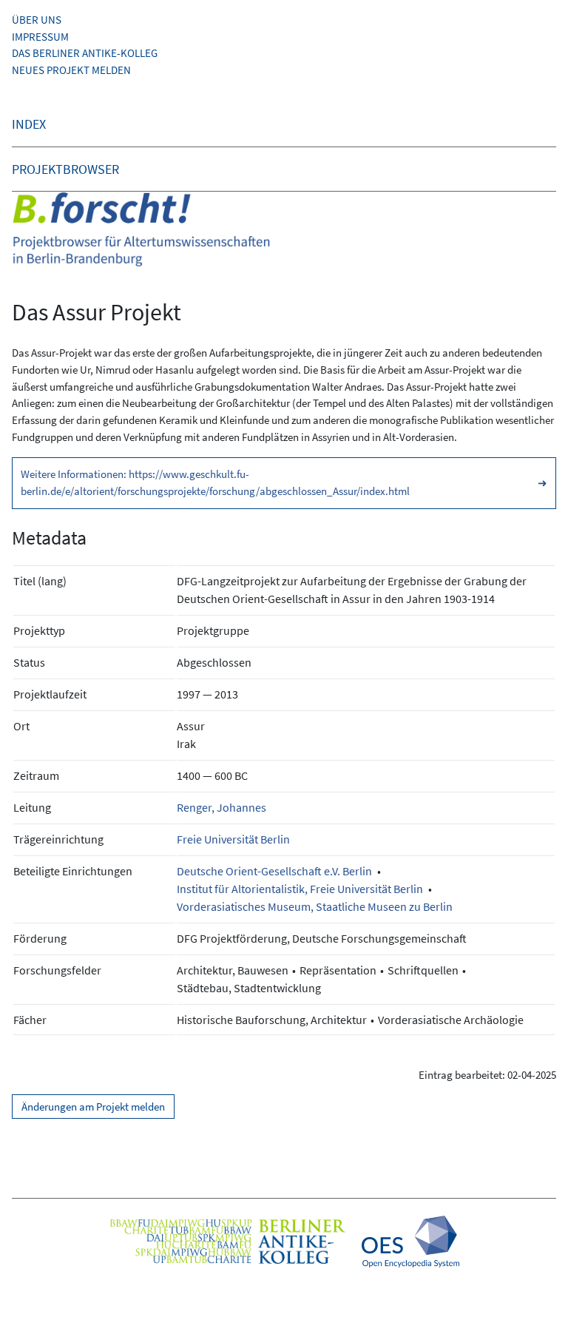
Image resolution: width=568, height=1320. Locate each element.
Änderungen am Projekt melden (93, 1107)
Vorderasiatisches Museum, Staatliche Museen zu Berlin (315, 906)
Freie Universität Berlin (233, 839)
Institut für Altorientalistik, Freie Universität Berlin (300, 888)
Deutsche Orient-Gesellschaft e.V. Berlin (274, 870)
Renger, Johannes (221, 807)
